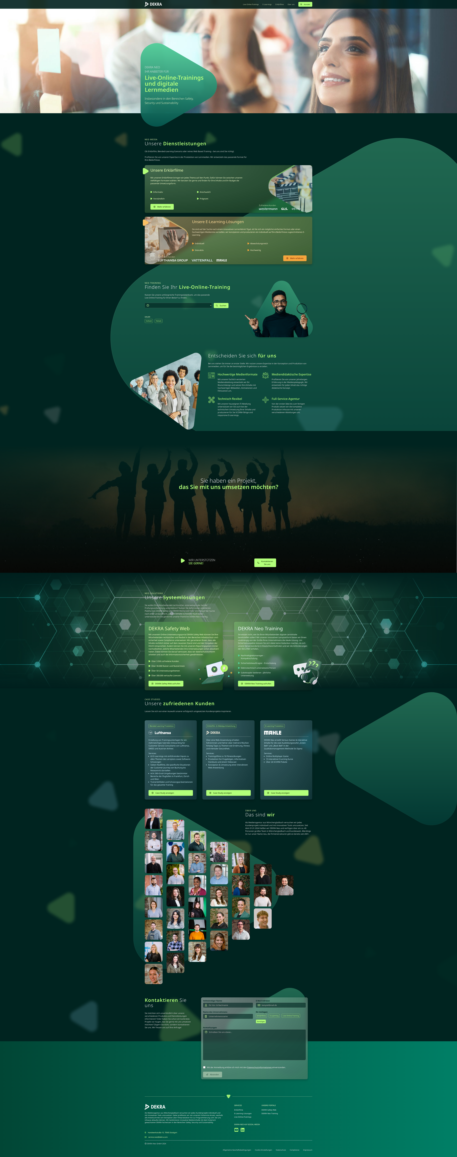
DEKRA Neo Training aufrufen (258, 683)
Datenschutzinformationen (259, 1067)
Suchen (223, 305)
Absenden (214, 1074)
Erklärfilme (238, 1110)
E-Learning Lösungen (243, 1113)
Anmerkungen (210, 1027)
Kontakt (307, 4)
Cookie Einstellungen (263, 1150)
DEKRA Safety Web (268, 1110)
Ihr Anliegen (262, 1012)
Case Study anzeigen (164, 793)
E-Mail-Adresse (263, 1000)
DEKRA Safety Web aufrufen (167, 683)
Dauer (147, 317)
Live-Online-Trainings (242, 1117)
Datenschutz (281, 1150)
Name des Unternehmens (215, 1012)
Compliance (294, 1150)
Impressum (307, 1150)
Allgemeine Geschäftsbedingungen (237, 1150)
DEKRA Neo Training (269, 1113)
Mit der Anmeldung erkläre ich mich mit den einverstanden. (246, 1067)
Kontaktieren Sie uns (267, 563)
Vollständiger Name (212, 1000)
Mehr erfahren (164, 206)
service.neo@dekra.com (158, 1137)
